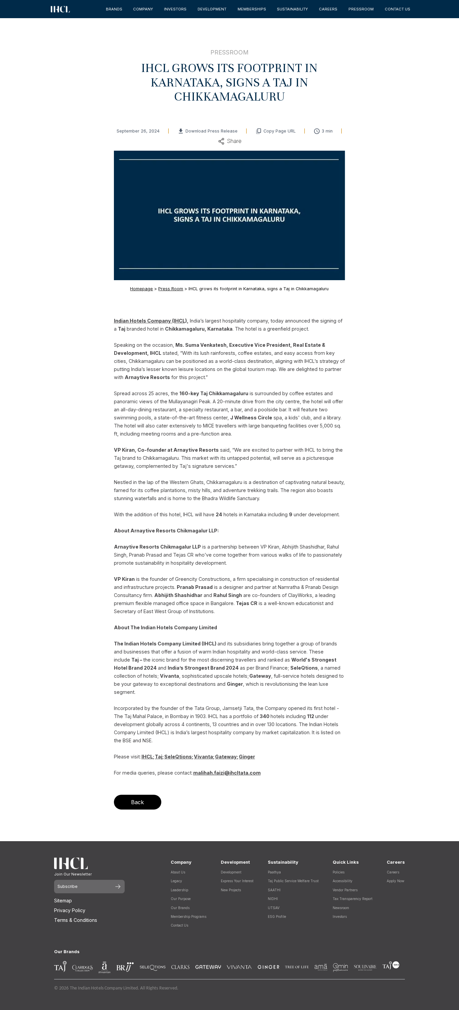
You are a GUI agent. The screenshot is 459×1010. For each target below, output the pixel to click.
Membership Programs (188, 916)
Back (137, 802)
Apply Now (395, 881)
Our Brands (180, 908)
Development (231, 872)
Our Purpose (181, 899)
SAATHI (274, 890)
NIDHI (273, 899)
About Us (178, 872)
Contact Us (179, 925)
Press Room (170, 288)
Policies (338, 872)
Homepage (141, 288)
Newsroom (341, 908)
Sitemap (63, 900)
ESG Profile (277, 916)
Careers (393, 872)
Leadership (179, 890)
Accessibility (342, 881)
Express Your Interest (237, 881)
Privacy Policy (69, 910)
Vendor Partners (345, 890)
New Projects (231, 890)
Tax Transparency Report (352, 899)
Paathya (274, 872)
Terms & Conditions (75, 920)
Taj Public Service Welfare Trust (293, 881)
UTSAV (274, 908)
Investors (340, 916)
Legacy (176, 881)
